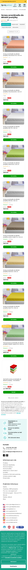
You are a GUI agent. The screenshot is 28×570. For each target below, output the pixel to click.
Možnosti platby (7, 468)
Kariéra (5, 487)
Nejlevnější (15, 24)
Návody (5, 495)
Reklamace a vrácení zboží (10, 470)
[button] (17, 20)
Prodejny (5, 463)
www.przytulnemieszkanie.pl (14, 513)
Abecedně (15, 27)
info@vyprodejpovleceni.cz (14, 451)
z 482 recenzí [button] (12, 20)
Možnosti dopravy (8, 466)
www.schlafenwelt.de (11, 520)
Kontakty (5, 472)
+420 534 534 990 (11, 447)
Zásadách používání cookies (13, 557)
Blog (4, 499)
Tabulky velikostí (7, 497)
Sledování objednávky (9, 465)
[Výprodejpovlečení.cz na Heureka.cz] (4, 527)
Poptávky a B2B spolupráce (10, 489)
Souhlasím (13, 566)
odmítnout (13, 554)
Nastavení (13, 561)
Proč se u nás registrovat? (10, 491)
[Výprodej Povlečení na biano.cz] (14, 527)
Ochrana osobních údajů (9, 476)
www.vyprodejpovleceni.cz (13, 504)
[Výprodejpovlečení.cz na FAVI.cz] (9, 527)
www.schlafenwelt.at (11, 522)
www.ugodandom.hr (11, 511)
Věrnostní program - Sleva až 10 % (12, 493)
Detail (13, 392)
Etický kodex (6, 478)
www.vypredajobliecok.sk (13, 506)
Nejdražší (22, 24)
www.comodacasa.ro (11, 518)
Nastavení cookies (11, 551)
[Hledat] (14, 4)
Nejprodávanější (6, 27)
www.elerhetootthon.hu (12, 515)
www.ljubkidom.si (10, 509)
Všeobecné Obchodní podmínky (11, 474)
